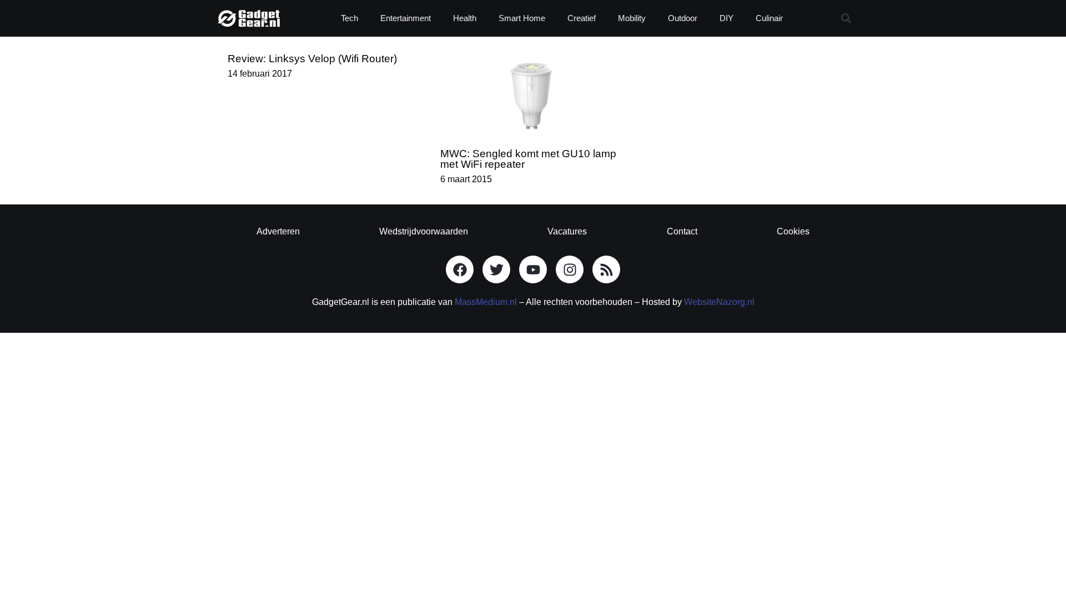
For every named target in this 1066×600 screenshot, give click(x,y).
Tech (349, 18)
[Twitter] (496, 269)
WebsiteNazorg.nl (719, 302)
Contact (682, 231)
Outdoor (682, 18)
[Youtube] (533, 269)
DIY (726, 18)
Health (464, 18)
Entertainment (405, 18)
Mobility (632, 18)
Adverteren (278, 231)
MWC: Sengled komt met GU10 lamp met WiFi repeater (528, 159)
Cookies (793, 231)
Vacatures (567, 231)
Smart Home (522, 18)
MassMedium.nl (486, 302)
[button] (846, 18)
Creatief (581, 18)
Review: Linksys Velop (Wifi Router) (312, 58)
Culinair (769, 18)
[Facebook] (460, 269)
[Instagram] (570, 269)
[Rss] (606, 269)
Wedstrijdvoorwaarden (423, 231)
